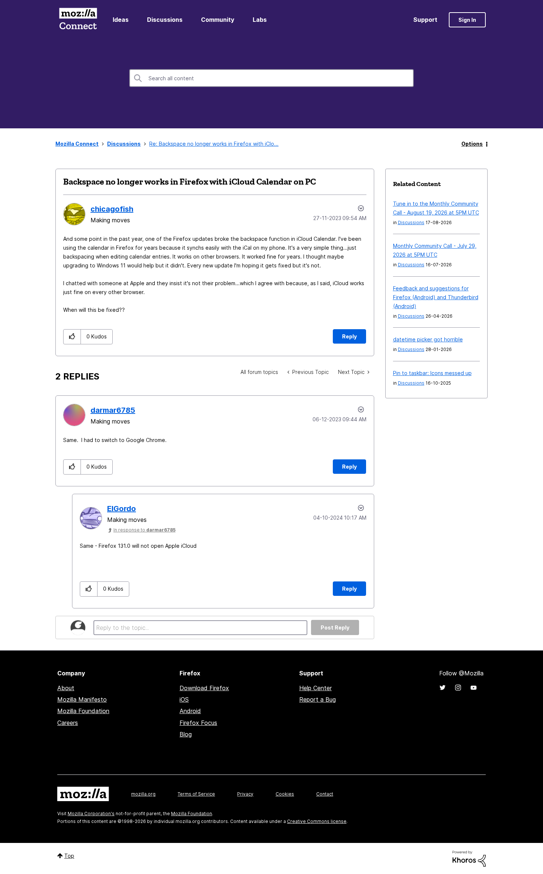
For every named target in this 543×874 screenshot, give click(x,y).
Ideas (121, 19)
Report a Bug (317, 699)
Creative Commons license (316, 821)
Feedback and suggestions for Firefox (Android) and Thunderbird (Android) (435, 297)
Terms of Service (196, 794)
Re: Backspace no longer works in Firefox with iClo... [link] (214, 144)
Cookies (285, 794)
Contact (324, 794)
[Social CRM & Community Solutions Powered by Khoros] (469, 858)
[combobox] (271, 78)
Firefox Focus (198, 722)
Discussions (164, 19)
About (65, 688)
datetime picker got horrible (428, 339)
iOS (184, 699)
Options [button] (472, 144)
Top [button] (69, 856)
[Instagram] (458, 687)
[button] (72, 337)
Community (217, 19)
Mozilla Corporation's (91, 813)
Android (190, 711)
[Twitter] (442, 687)
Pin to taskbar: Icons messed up (432, 373)
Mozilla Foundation (83, 711)
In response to (144, 530)
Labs (260, 19)
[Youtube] (473, 687)
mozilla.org (143, 794)
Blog (186, 734)
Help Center (315, 688)
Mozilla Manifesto (82, 699)
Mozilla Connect (78, 20)
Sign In (467, 20)
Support (425, 19)
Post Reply (335, 627)
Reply (349, 336)
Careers (67, 722)
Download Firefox (204, 688)
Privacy (245, 794)
